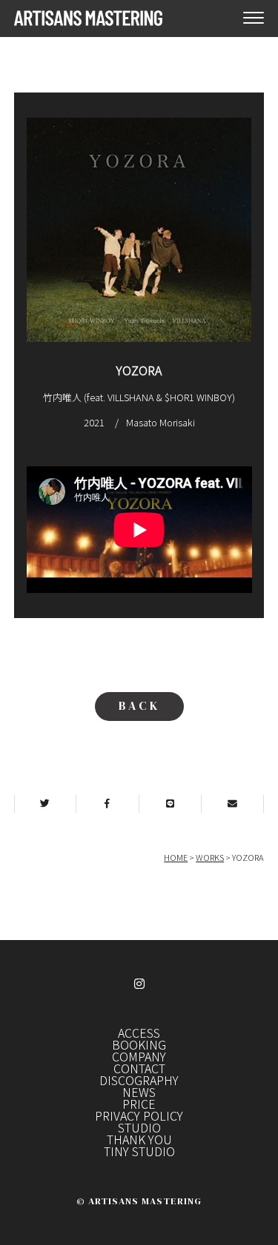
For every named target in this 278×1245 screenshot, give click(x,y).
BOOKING (139, 1044)
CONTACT (139, 1068)
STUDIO (139, 1127)
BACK (139, 705)
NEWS (139, 1092)
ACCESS (139, 1032)
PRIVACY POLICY (139, 1115)
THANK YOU (139, 1139)
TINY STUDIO (139, 1151)
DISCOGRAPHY (139, 1080)
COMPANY (139, 1056)
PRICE (139, 1104)
